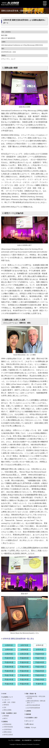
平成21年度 (39, 667)
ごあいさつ (7, 699)
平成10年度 (24, 684)
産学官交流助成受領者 (33, 705)
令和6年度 (39, 645)
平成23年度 (9, 667)
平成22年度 (24, 667)
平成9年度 (39, 684)
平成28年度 (24, 658)
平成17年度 (9, 675)
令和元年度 (24, 654)
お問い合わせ (30, 724)
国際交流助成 (7, 732)
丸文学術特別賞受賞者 (33, 707)
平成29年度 (9, 658)
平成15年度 (39, 675)
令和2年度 (9, 654)
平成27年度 (39, 658)
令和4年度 (24, 649)
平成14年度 (9, 679)
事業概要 (6, 715)
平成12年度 (39, 679)
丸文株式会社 (37, 740)
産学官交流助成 (8, 734)
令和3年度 (39, 649)
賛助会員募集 (7, 710)
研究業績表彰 (7, 724)
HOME (4, 693)
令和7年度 (24, 645)
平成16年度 (24, 675)
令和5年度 (9, 649)
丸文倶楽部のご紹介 (31, 717)
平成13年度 (24, 679)
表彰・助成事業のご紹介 (9, 713)
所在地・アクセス (31, 727)
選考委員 (6, 704)
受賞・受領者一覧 (31, 693)
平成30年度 (39, 654)
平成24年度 (39, 662)
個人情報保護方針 (27, 740)
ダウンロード (30, 721)
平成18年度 (39, 671)
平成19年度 (24, 671)
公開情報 (28, 711)
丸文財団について (7, 697)
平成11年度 (9, 684)
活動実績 (28, 714)
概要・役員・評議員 (9, 702)
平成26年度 (9, 662)
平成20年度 (9, 671)
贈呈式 (5, 718)
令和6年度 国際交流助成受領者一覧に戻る (18, 639)
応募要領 (5, 721)
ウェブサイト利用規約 (14, 740)
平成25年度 (24, 662)
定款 (5, 707)
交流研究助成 (7, 729)
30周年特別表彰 (8, 727)
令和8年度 (9, 645)
